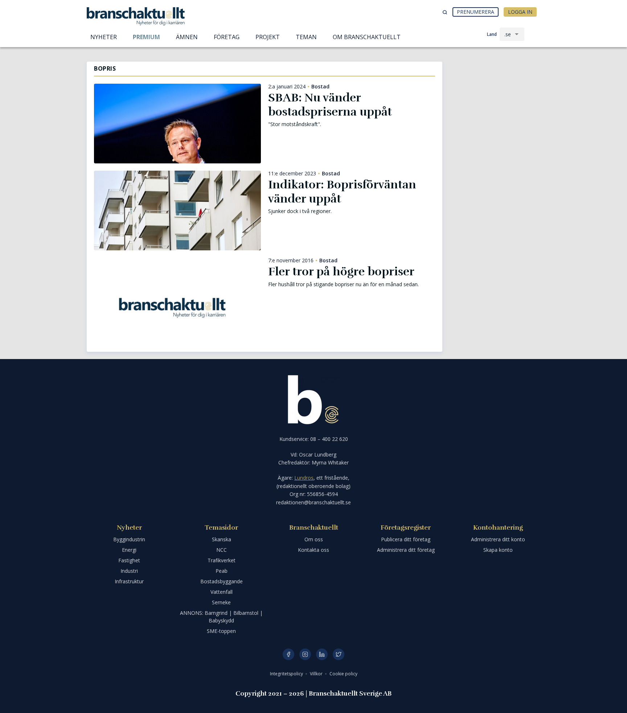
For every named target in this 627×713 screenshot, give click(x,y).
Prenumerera (475, 11)
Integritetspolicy (287, 674)
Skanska (221, 539)
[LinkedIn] (322, 654)
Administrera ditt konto (498, 539)
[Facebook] (288, 654)
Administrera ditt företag (406, 549)
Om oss (313, 539)
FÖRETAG (226, 37)
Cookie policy (343, 674)
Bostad (320, 86)
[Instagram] (305, 654)
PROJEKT (267, 37)
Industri (129, 570)
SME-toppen (221, 630)
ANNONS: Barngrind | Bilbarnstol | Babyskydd (221, 616)
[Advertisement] (495, 99)
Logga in (520, 11)
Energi (129, 549)
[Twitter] (338, 654)
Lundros (304, 477)
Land (492, 34)
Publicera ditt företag (405, 539)
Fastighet (129, 560)
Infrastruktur (129, 581)
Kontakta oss (313, 549)
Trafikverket (221, 560)
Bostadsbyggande (221, 581)
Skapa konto (498, 549)
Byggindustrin (129, 539)
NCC (221, 549)
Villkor (317, 674)
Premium (146, 37)
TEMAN (306, 37)
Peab (222, 570)
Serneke (221, 602)
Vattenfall (221, 591)
